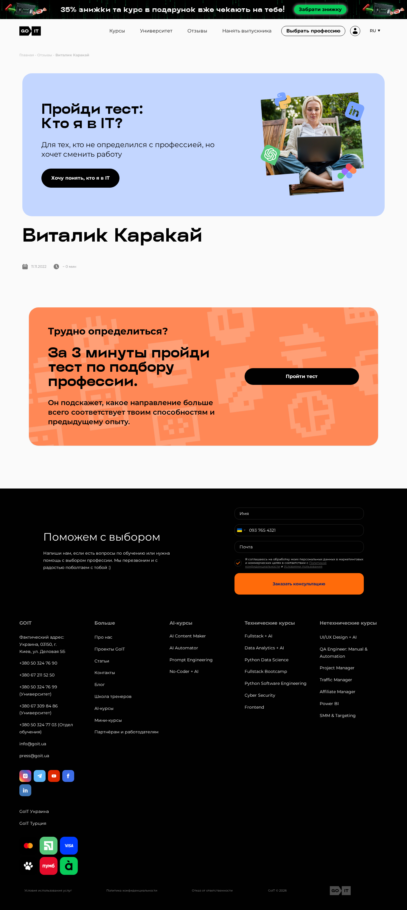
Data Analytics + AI (264, 648)
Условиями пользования (303, 566)
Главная (26, 55)
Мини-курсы (108, 720)
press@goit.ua (34, 755)
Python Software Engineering (276, 683)
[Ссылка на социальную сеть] (25, 776)
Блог (99, 684)
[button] (376, 31)
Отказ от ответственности (212, 890)
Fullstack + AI (258, 636)
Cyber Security (260, 695)
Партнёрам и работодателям (126, 732)
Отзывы (197, 31)
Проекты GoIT (109, 649)
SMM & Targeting (338, 715)
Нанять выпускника (246, 31)
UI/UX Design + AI (338, 637)
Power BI (329, 703)
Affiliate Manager (337, 691)
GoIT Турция (32, 823)
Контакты (104, 672)
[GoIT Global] (30, 31)
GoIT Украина (34, 811)
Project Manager (337, 668)
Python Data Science (266, 659)
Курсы (117, 31)
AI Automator (184, 648)
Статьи (101, 661)
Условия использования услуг (48, 890)
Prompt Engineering (191, 659)
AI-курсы (104, 708)
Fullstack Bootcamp (266, 671)
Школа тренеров (113, 696)
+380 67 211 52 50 (37, 675)
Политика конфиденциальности (131, 890)
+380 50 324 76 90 (38, 663)
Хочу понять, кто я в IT (80, 178)
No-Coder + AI (184, 671)
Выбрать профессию (313, 31)
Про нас (103, 637)
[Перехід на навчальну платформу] (355, 31)
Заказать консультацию (299, 584)
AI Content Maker (188, 636)
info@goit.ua (32, 743)
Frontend (254, 707)
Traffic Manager (336, 679)
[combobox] (241, 530)
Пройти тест (302, 376)
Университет (156, 31)
